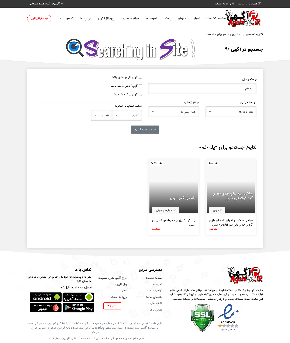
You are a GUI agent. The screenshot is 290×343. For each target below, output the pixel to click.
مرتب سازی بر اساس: (128, 106)
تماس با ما (66, 18)
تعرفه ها (151, 18)
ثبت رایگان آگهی (39, 18)
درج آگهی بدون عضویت (112, 278)
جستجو (249, 34)
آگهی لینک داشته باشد (125, 94)
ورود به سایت (119, 297)
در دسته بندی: (247, 102)
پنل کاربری (120, 284)
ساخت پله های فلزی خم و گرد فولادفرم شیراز (233, 195)
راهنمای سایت (153, 297)
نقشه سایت (155, 303)
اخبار (197, 18)
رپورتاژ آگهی (106, 18)
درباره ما (85, 18)
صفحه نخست (216, 18)
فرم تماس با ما (42, 277)
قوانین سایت (130, 18)
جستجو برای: (248, 79)
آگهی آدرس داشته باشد (124, 86)
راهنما (167, 18)
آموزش (182, 18)
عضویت (122, 290)
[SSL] (202, 317)
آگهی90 (258, 34)
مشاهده (213, 229)
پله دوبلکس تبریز (182, 198)
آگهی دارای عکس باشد (125, 77)
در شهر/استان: (191, 102)
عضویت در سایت (247, 3)
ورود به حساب (223, 3)
